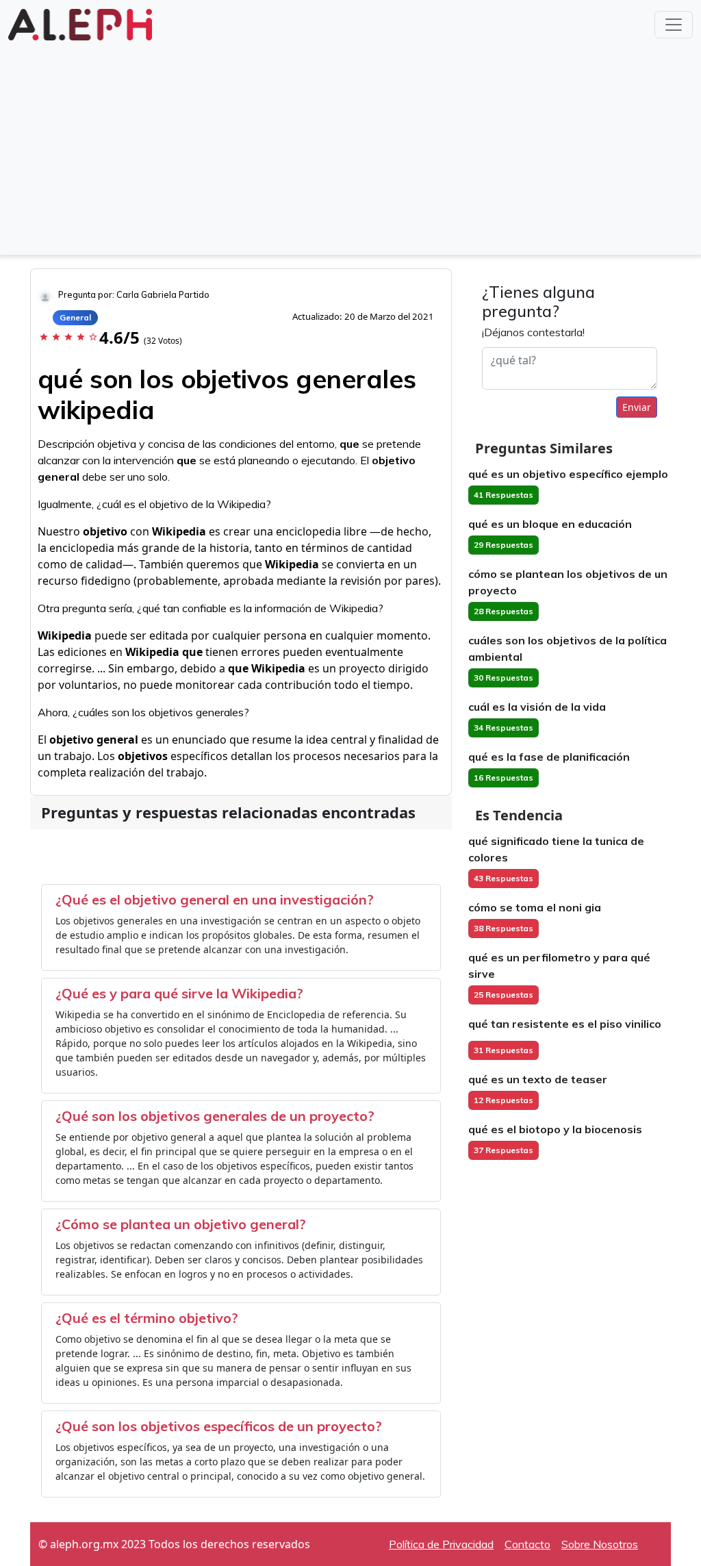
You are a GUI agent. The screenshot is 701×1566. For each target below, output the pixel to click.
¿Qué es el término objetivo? (146, 1317)
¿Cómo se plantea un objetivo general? (180, 1224)
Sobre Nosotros (599, 1544)
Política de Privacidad (441, 1544)
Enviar (636, 407)
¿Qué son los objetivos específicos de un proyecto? (218, 1426)
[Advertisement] (350, 146)
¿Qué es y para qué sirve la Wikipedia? (179, 993)
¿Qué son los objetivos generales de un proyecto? (214, 1115)
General (75, 317)
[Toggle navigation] (673, 24)
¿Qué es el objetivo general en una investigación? (214, 899)
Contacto (527, 1544)
